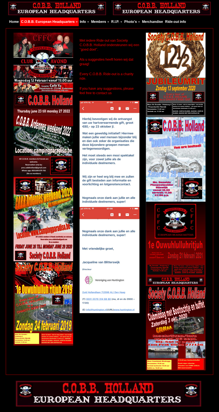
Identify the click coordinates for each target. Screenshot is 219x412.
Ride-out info (175, 21)
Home (14, 21)
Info (83, 21)
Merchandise (152, 21)
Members (99, 21)
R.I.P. (115, 21)
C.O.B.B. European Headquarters (48, 21)
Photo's (131, 21)
